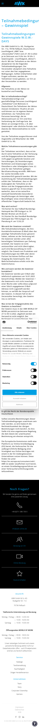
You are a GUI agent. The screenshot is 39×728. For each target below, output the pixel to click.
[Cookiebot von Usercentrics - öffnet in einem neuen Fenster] (28, 322)
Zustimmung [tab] (7, 328)
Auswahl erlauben (19, 398)
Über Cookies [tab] (32, 328)
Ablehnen (19, 404)
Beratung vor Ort (19, 546)
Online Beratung (19, 563)
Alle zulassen (19, 392)
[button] (3, 3)
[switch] (34, 370)
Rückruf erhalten (19, 580)
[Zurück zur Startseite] (19, 3)
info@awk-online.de (19, 529)
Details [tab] (19, 328)
